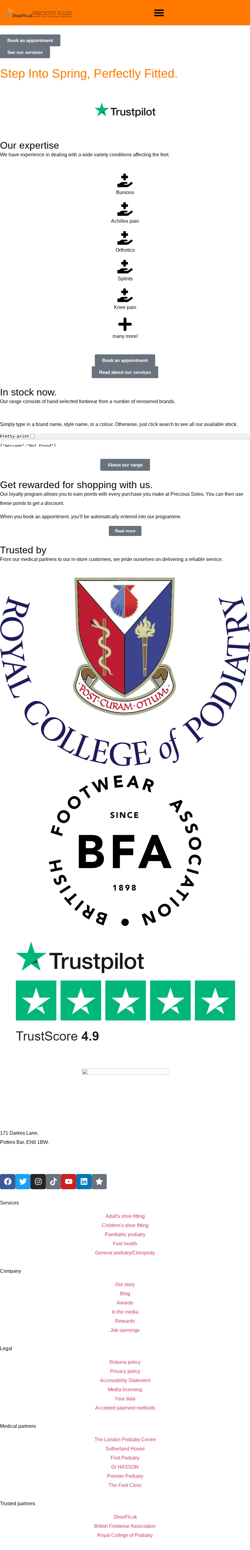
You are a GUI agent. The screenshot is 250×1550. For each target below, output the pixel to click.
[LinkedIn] (83, 1181)
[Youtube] (68, 1181)
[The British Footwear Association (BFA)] (125, 850)
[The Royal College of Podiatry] (125, 671)
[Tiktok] (53, 1181)
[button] (159, 13)
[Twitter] (22, 1181)
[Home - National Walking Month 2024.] (39, 12)
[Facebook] (7, 1181)
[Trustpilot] (125, 992)
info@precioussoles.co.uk (28, 1164)
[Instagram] (38, 1181)
